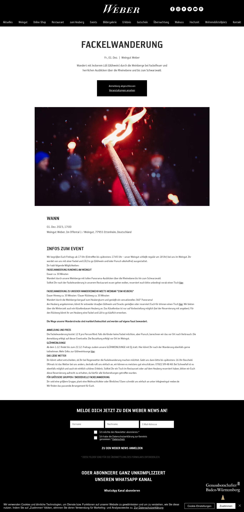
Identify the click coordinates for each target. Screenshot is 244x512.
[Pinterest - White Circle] (201, 9)
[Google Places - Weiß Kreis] (184, 9)
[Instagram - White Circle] (178, 9)
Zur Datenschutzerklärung (148, 507)
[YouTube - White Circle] (195, 9)
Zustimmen (226, 506)
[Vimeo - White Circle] (189, 9)
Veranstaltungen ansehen (122, 90)
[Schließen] (240, 506)
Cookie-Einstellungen (199, 506)
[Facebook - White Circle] (172, 9)
